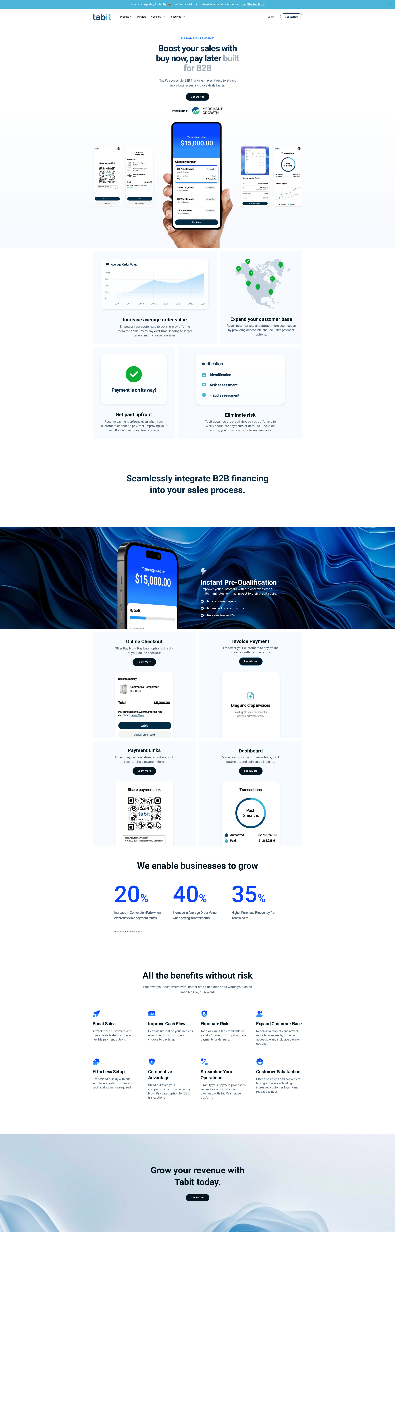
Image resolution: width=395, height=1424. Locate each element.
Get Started (291, 16)
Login (271, 16)
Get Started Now (253, 4)
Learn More (144, 662)
